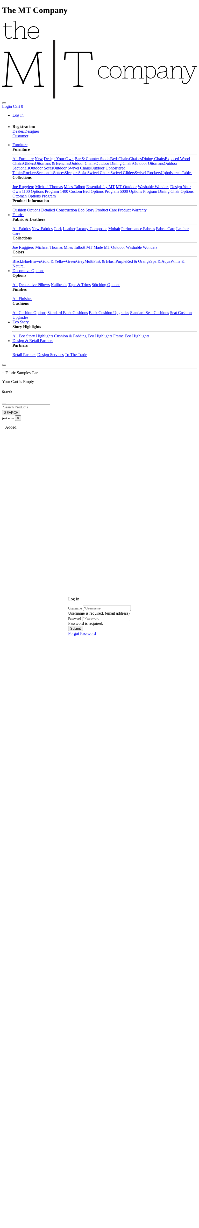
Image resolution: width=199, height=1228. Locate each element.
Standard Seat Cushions (149, 312)
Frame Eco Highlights (131, 336)
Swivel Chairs (98, 173)
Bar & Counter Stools (92, 159)
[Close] (4, 365)
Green (71, 261)
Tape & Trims (79, 284)
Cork (58, 228)
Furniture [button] (19, 145)
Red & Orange (138, 261)
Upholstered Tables (176, 173)
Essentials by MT (100, 186)
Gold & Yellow (53, 261)
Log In (18, 115)
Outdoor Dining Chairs (114, 163)
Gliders (29, 163)
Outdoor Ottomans (148, 163)
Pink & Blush (104, 261)
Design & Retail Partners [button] (32, 340)
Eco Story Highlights (36, 336)
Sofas (82, 173)
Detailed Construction (59, 210)
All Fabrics (21, 228)
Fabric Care (165, 228)
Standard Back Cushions (67, 312)
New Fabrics (42, 228)
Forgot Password (82, 633)
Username (75, 608)
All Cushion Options (29, 312)
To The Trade (76, 354)
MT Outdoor (126, 186)
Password (74, 618)
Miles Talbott (74, 186)
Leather (69, 228)
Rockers (30, 173)
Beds (114, 159)
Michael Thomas (49, 186)
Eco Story (86, 210)
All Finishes (22, 298)
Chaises (135, 159)
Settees (59, 173)
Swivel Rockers (148, 173)
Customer (20, 136)
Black (17, 261)
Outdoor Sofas (41, 168)
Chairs (123, 159)
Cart (18, 106)
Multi (88, 261)
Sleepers (71, 173)
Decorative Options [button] (28, 270)
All (15, 284)
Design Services (50, 354)
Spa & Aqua (160, 261)
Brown (35, 261)
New (39, 159)
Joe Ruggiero (23, 186)
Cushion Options (26, 210)
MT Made (94, 247)
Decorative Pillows (34, 284)
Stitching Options (106, 284)
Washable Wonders (153, 186)
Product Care (106, 210)
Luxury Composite (91, 228)
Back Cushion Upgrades (109, 312)
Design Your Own (59, 159)
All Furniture (23, 159)
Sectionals (45, 173)
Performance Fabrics (138, 228)
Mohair (114, 228)
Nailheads (59, 284)
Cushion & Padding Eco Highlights (83, 336)
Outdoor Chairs (82, 163)
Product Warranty (132, 210)
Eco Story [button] (20, 322)
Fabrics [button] (18, 214)
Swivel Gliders (122, 173)
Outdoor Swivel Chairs (72, 168)
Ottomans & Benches (52, 163)
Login (7, 106)
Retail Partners (24, 354)
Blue (26, 261)
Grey (80, 261)
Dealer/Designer (25, 131)
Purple (121, 261)
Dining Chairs (153, 159)
